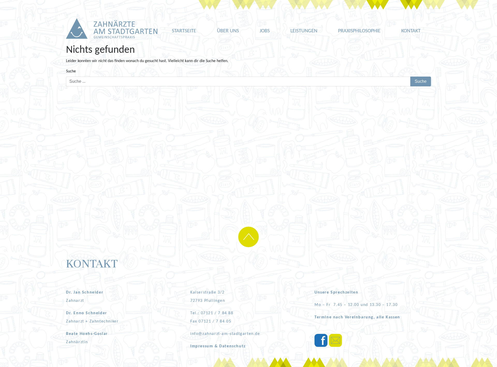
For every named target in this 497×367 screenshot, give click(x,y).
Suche (71, 71)
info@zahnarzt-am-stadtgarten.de (225, 334)
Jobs (265, 31)
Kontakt (411, 31)
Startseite (184, 31)
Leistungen (303, 31)
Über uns (228, 31)
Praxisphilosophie (359, 31)
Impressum (202, 346)
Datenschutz (232, 346)
